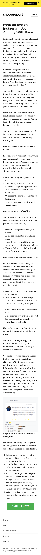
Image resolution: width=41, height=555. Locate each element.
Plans (5, 520)
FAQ (5, 525)
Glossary (6, 536)
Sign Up (6, 541)
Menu (34, 14)
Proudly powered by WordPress (19, 551)
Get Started (30, 3)
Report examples (10, 531)
